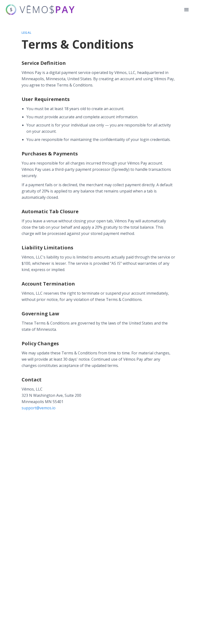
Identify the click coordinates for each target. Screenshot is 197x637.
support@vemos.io (38, 408)
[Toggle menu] (186, 9)
